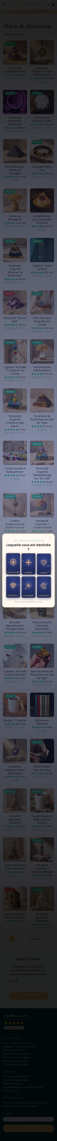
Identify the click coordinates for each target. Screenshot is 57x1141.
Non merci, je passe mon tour (28, 601)
